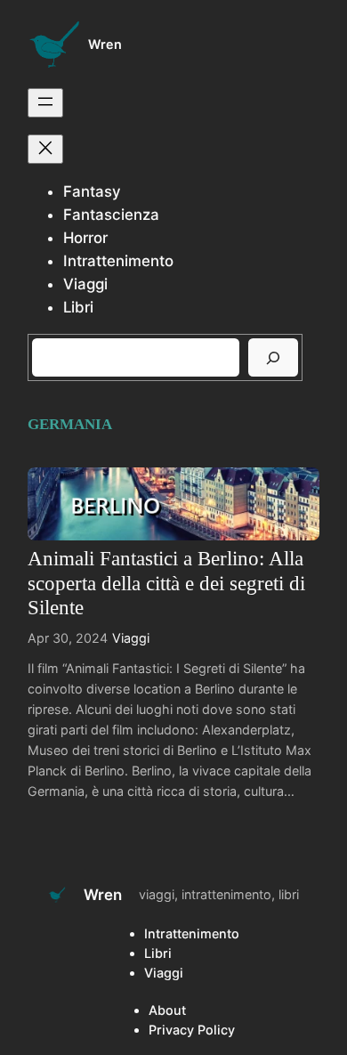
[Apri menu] (45, 103)
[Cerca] (273, 357)
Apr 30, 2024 (68, 637)
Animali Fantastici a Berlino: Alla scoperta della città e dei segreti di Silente (166, 583)
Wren (105, 44)
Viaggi (130, 637)
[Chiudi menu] (45, 149)
